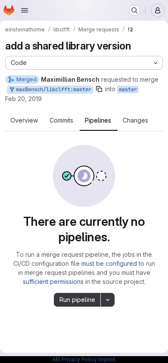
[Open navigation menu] (24, 10)
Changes (135, 120)
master (128, 89)
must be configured (109, 263)
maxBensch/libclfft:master (52, 89)
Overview (24, 120)
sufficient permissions (53, 281)
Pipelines (98, 120)
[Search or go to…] (134, 10)
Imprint (106, 359)
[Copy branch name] (99, 89)
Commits (61, 120)
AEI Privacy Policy (75, 359)
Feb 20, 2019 (23, 98)
